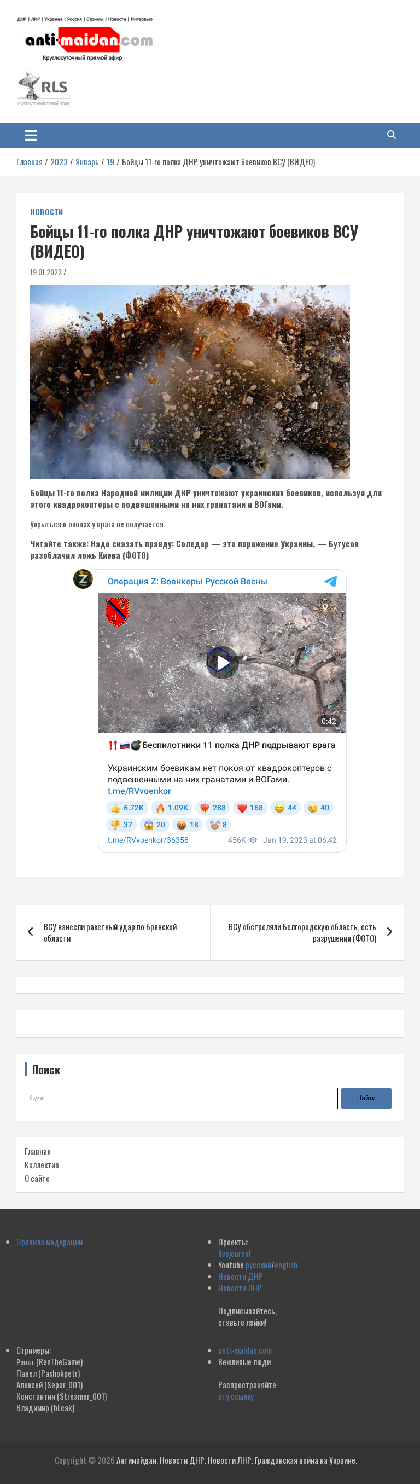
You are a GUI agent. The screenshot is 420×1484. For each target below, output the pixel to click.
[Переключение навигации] (30, 135)
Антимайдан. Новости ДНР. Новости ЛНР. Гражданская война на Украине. (236, 1460)
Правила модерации (49, 1242)
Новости (46, 211)
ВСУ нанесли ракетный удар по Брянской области (110, 932)
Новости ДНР (240, 1276)
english (286, 1265)
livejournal (234, 1253)
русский (258, 1265)
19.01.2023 (46, 271)
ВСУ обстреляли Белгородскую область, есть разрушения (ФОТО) (302, 932)
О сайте (37, 1178)
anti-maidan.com (245, 1350)
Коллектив (42, 1164)
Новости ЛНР (240, 1288)
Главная (38, 1151)
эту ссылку (236, 1396)
